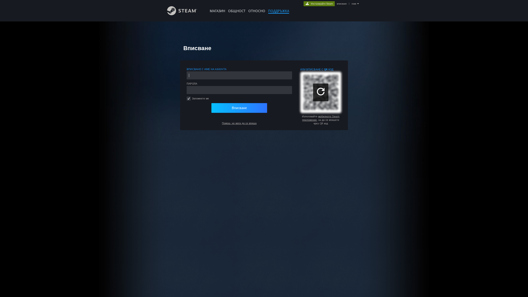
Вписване (239, 108)
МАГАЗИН (217, 11)
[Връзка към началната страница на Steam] (182, 14)
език (354, 3)
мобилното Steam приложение (320, 118)
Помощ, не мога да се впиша (239, 123)
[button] (321, 92)
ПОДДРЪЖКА (278, 11)
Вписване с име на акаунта (206, 69)
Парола (192, 83)
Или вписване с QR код (317, 69)
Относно (256, 11)
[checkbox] (189, 99)
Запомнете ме (200, 98)
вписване (342, 3)
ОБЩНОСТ (236, 11)
